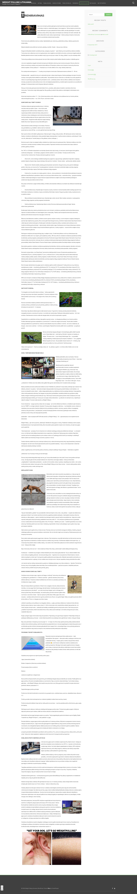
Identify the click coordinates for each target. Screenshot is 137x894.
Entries (91, 70)
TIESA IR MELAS (66, 3)
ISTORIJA (33, 3)
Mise (49, 888)
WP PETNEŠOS (102, 3)
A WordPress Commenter (94, 34)
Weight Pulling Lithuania (16, 2)
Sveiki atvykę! (57, 3)
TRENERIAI (75, 3)
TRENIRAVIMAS (84, 3)
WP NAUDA (93, 3)
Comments (92, 74)
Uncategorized (93, 55)
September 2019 (93, 44)
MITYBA (40, 3)
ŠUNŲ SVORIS (47, 3)
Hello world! (91, 24)
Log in (89, 65)
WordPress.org (91, 79)
